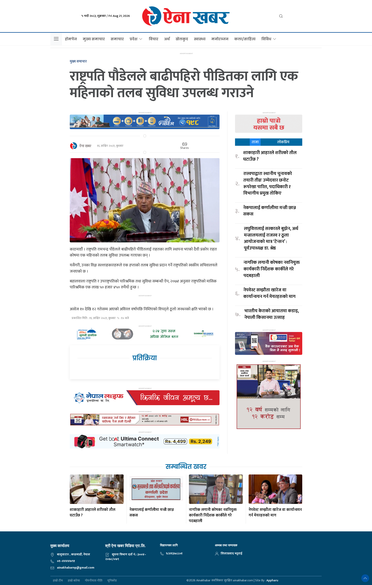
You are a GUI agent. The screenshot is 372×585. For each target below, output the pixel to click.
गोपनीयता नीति (93, 580)
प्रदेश (133, 39)
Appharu (272, 580)
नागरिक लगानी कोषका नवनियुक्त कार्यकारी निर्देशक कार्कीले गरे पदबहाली (272, 269)
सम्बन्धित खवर (186, 466)
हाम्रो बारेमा (74, 580)
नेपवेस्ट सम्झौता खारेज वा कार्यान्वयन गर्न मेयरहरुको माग (269, 293)
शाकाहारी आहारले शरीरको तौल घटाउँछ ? (270, 156)
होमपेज (71, 39)
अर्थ (167, 39)
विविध (266, 39)
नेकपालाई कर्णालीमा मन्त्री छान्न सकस (269, 211)
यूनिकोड (112, 580)
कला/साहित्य (245, 39)
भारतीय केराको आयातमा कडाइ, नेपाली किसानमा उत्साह (271, 314)
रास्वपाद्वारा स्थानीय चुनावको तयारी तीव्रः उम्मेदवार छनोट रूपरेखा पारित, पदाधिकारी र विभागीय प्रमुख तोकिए (267, 183)
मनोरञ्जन (219, 39)
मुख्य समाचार (94, 39)
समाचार (117, 39)
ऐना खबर (85, 146)
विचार (153, 39)
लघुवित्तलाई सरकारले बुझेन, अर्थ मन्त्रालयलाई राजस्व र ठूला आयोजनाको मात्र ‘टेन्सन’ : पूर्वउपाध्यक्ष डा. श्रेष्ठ (271, 238)
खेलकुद (182, 39)
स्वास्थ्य (200, 39)
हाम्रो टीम (58, 580)
